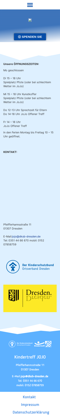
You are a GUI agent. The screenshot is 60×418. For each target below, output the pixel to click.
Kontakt (29, 397)
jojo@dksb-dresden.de (26, 236)
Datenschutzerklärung (31, 413)
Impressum (30, 405)
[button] (30, 4)
